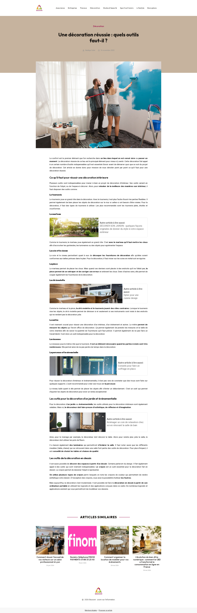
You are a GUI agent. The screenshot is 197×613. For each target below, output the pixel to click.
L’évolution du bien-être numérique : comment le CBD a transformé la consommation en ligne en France (147, 562)
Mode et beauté (110, 8)
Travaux (83, 8)
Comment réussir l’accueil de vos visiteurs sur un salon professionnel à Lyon (50, 559)
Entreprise (72, 8)
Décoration (95, 8)
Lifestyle (140, 8)
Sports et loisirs (126, 8)
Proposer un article (105, 610)
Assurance (60, 8)
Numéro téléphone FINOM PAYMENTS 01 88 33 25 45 (82, 558)
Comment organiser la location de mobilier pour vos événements (114, 559)
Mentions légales (91, 610)
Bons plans (152, 8)
